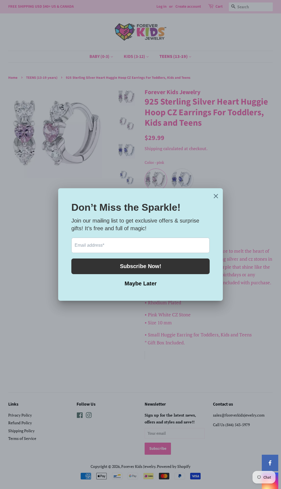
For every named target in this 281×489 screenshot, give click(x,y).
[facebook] (270, 463)
